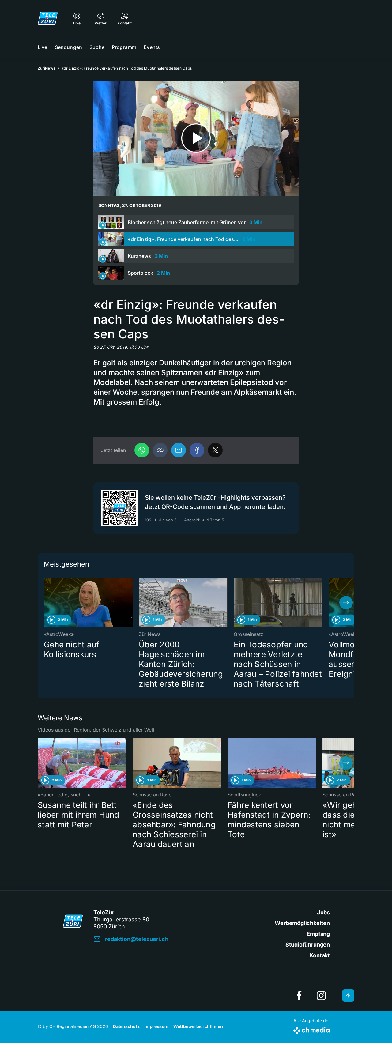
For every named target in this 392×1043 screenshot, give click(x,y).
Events (152, 47)
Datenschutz (126, 1026)
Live (42, 47)
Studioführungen (307, 944)
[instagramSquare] (321, 995)
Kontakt (319, 955)
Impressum (156, 1026)
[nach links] (46, 602)
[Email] (178, 450)
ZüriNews (46, 68)
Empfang (318, 934)
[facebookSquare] (299, 995)
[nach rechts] (346, 602)
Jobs (323, 912)
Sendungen (68, 47)
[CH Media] (311, 1029)
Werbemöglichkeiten (302, 923)
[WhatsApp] (141, 450)
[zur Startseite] (48, 18)
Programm (124, 47)
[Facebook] (197, 450)
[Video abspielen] (196, 138)
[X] (215, 450)
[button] (160, 450)
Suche (96, 47)
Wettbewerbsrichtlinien (198, 1026)
